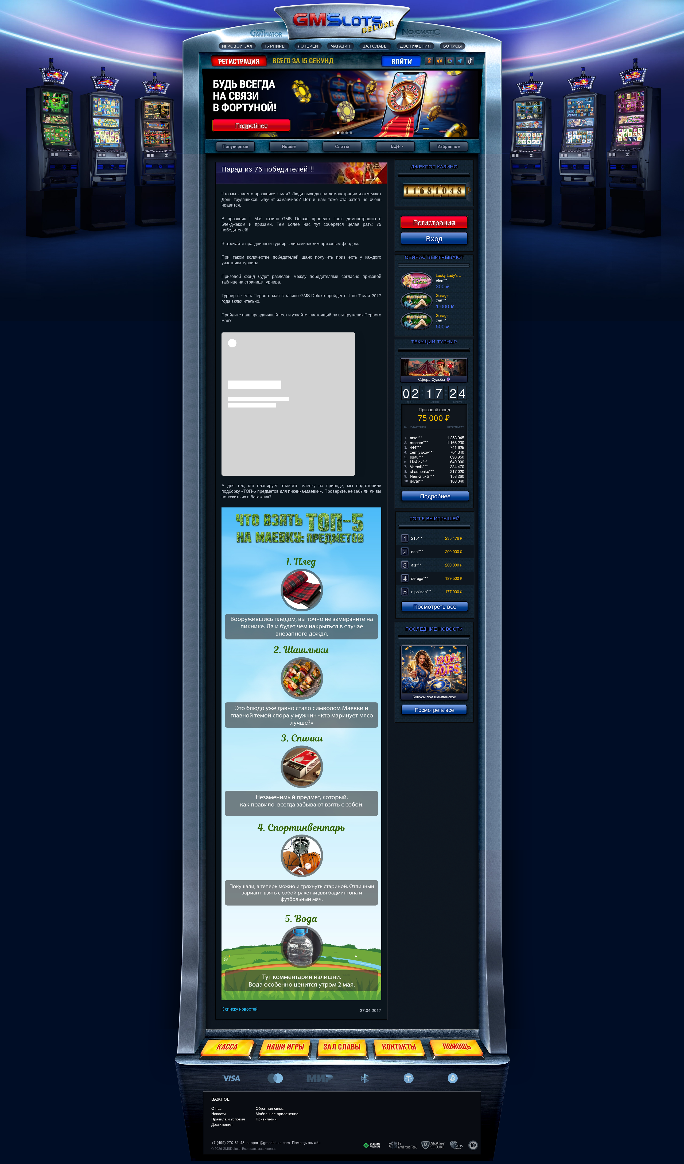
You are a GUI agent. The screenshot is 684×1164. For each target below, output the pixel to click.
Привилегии (266, 1119)
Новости (218, 1114)
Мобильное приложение (277, 1114)
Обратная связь (269, 1108)
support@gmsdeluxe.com (268, 1142)
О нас (216, 1108)
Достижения (221, 1124)
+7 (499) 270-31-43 (227, 1142)
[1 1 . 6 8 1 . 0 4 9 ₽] (434, 191)
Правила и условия (228, 1119)
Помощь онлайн (306, 1142)
